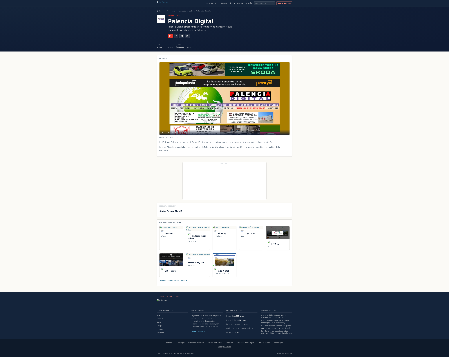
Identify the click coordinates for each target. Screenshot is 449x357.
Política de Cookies (215, 343)
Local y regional (164, 47)
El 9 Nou (275, 244)
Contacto (229, 343)
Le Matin (229, 332)
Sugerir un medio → (199, 331)
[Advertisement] (224, 182)
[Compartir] (176, 36)
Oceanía (249, 3)
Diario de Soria (232, 320)
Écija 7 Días (249, 233)
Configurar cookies (224, 347)
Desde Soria (231, 316)
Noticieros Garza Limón (235, 328)
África (232, 3)
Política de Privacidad (196, 343)
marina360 (170, 233)
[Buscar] (273, 3)
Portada (169, 343)
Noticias (209, 3)
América (224, 3)
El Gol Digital (171, 271)
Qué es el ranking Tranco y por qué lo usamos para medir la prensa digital (276, 327)
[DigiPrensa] (168, 301)
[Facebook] (181, 36)
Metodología (278, 343)
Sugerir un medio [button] (284, 3)
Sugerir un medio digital (245, 343)
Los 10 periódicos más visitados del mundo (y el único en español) (275, 321)
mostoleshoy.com (196, 262)
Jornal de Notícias (233, 324)
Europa (240, 3)
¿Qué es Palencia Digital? (170, 211)
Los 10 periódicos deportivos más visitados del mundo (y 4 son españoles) (274, 316)
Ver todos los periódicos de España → (173, 280)
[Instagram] (187, 36)
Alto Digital (223, 271)
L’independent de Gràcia (197, 237)
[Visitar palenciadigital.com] (170, 36)
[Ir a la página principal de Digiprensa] (167, 3)
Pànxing (222, 233)
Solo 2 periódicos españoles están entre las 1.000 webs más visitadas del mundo (276, 332)
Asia (216, 3)
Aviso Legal (180, 343)
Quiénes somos (264, 343)
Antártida (160, 333)
